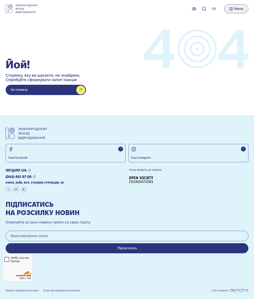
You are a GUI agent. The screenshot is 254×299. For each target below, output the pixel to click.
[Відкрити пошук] (204, 8)
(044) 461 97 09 (19, 177)
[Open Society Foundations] (142, 180)
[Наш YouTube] (16, 189)
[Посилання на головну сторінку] (21, 8)
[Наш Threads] (24, 189)
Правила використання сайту (22, 290)
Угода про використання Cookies (61, 290)
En (214, 8)
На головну (19, 89)
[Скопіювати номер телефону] (34, 177)
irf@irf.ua (16, 170)
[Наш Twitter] (8, 189)
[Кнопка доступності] (194, 8)
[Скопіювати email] (29, 170)
